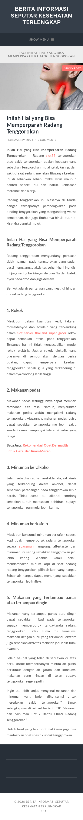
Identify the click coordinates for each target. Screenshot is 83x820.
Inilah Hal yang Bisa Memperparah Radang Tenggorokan (34, 124)
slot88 (50, 155)
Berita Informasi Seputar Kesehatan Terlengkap (41, 15)
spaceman (26, 546)
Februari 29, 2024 (20, 139)
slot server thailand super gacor (41, 333)
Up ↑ (43, 811)
